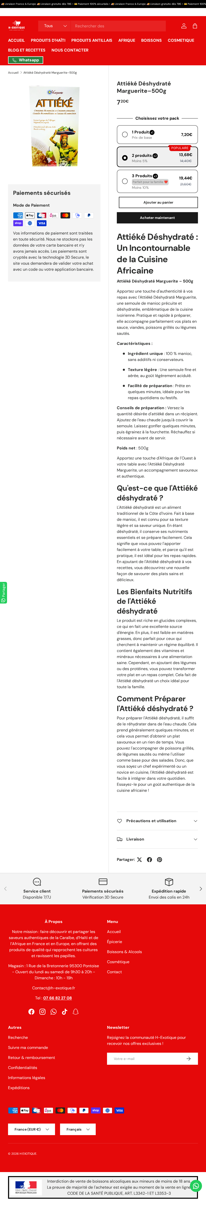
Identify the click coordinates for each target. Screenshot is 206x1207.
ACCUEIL (16, 40)
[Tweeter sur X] (139, 860)
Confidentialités (22, 1067)
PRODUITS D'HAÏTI (48, 40)
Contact (114, 971)
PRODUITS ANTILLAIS (91, 40)
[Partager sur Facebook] (149, 860)
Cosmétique (118, 961)
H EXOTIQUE (28, 1154)
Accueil (13, 73)
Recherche (18, 1037)
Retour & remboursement (31, 1057)
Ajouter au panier (158, 202)
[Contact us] (196, 1186)
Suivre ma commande (28, 1047)
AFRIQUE (126, 40)
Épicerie (114, 941)
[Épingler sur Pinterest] (159, 860)
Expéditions (19, 1087)
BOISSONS (151, 40)
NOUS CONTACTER (70, 50)
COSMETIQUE (181, 40)
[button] (194, 25)
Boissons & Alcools (124, 951)
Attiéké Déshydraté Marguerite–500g (50, 73)
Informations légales (26, 1077)
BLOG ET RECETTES (26, 50)
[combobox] (102, 26)
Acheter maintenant (157, 217)
